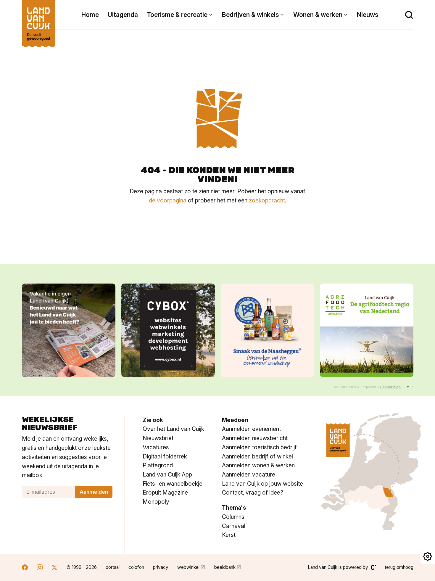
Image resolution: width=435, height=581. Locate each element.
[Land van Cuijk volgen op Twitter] (54, 568)
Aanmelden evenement (251, 428)
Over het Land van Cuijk (173, 428)
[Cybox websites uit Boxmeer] (168, 330)
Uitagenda (123, 15)
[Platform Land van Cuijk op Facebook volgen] (25, 568)
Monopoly (156, 501)
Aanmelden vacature (248, 474)
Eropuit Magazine (165, 492)
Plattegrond (158, 465)
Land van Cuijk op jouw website (262, 483)
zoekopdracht (267, 200)
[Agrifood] (366, 330)
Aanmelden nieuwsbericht (255, 438)
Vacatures (156, 447)
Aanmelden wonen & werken (258, 465)
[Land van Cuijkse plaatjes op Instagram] (40, 568)
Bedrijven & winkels (250, 15)
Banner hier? (391, 387)
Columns (233, 516)
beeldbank (225, 567)
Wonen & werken (317, 15)
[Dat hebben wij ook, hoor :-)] (68, 330)
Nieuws (367, 15)
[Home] (38, 20)
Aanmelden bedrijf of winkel (257, 456)
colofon (136, 567)
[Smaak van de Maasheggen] (267, 330)
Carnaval (233, 526)
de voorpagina (167, 200)
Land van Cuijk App (167, 474)
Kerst (229, 534)
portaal (113, 567)
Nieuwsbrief (158, 438)
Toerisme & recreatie (177, 15)
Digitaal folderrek (165, 456)
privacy (160, 567)
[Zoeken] (409, 14)
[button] (408, 386)
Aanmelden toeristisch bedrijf (259, 447)
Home (90, 15)
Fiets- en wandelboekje (172, 483)
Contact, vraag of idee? (252, 492)
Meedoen (235, 420)
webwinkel (188, 567)
